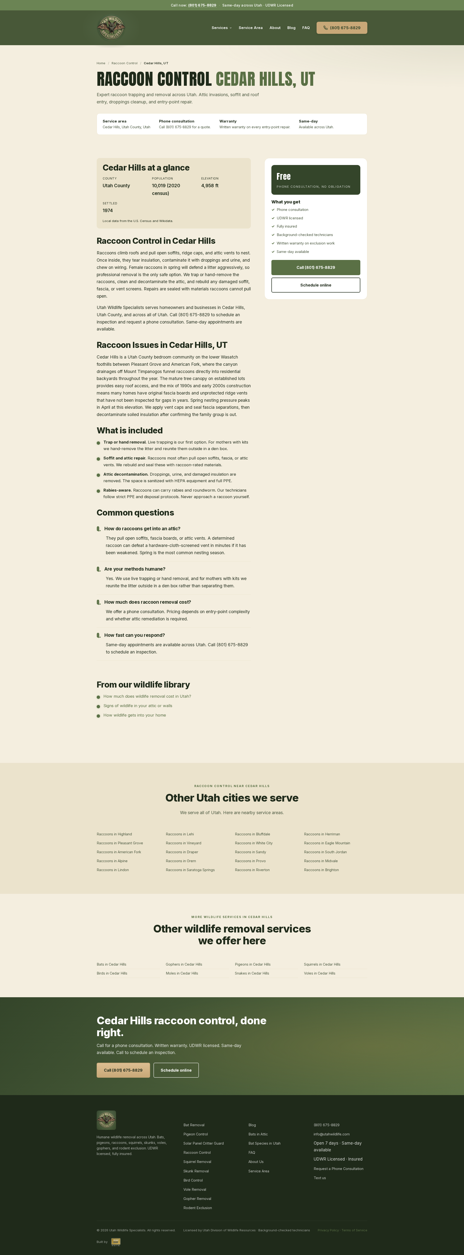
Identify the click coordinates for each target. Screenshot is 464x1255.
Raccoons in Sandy (250, 852)
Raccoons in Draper (182, 852)
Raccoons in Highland (114, 834)
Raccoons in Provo (250, 861)
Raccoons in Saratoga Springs (190, 870)
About (275, 27)
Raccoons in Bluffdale (252, 834)
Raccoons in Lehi (180, 834)
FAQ (306, 27)
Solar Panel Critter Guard (203, 1143)
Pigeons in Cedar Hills (253, 964)
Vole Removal (194, 1189)
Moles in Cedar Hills (182, 973)
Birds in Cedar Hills (112, 973)
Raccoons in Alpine (112, 861)
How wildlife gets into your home (134, 715)
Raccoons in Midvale (321, 861)
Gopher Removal (197, 1199)
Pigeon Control (195, 1134)
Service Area (251, 27)
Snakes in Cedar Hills (252, 973)
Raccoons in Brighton (321, 870)
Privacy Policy (328, 1230)
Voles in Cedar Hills (319, 973)
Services (220, 27)
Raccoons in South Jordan (325, 852)
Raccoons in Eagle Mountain (327, 843)
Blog (291, 27)
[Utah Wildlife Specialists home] (111, 27)
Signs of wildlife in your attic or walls (137, 705)
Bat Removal (193, 1125)
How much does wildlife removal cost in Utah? (147, 696)
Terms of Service (354, 1230)
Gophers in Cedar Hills (184, 964)
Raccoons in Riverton (252, 870)
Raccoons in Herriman (322, 834)
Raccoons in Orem (181, 861)
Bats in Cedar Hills (111, 964)
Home (101, 63)
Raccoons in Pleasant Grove (120, 843)
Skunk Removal (196, 1171)
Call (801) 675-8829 (316, 267)
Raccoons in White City (254, 843)
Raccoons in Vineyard (183, 843)
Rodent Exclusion (197, 1208)
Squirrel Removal (197, 1162)
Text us (320, 1178)
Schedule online (315, 285)
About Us (256, 1162)
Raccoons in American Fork (119, 852)
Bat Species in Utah (264, 1143)
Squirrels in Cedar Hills (322, 964)
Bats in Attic (258, 1134)
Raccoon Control (125, 63)
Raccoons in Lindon (113, 870)
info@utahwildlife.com (332, 1134)
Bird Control (193, 1180)
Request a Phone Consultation (338, 1169)
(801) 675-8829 (202, 5)
